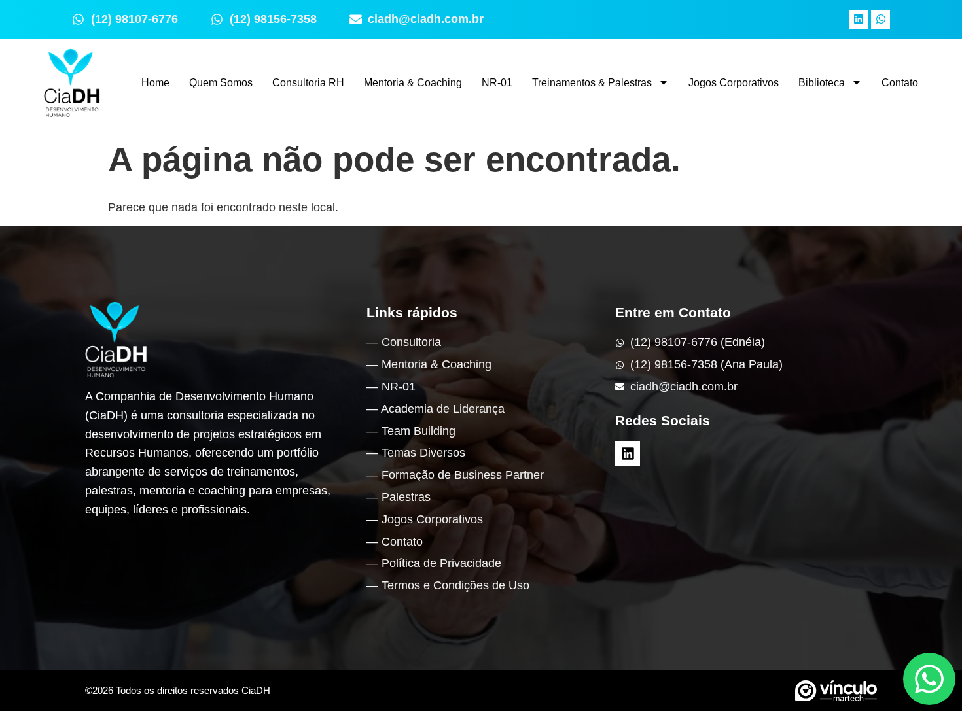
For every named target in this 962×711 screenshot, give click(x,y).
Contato (900, 82)
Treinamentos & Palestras (592, 82)
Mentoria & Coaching (413, 82)
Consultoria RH (308, 82)
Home (155, 82)
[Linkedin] (858, 19)
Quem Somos (221, 82)
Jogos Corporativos (733, 82)
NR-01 (497, 82)
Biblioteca (821, 82)
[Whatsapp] (880, 19)
